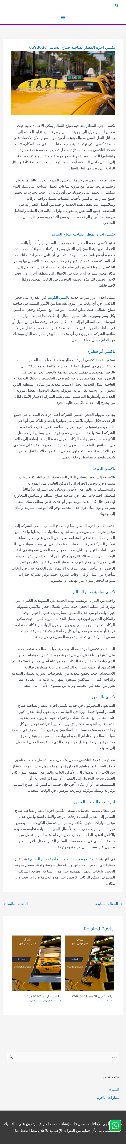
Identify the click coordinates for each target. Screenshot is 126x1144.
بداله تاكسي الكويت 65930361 (93, 996)
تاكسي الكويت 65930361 (44, 996)
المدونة (100, 1000)
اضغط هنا (22, 1130)
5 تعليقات (56, 1000)
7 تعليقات (109, 1000)
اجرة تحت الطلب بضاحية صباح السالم (59, 859)
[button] (63, 5)
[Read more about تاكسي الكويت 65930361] (36, 963)
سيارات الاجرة (36, 1000)
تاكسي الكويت (58, 297)
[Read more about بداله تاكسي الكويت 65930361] (89, 963)
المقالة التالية (15, 903)
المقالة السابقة (109, 903)
